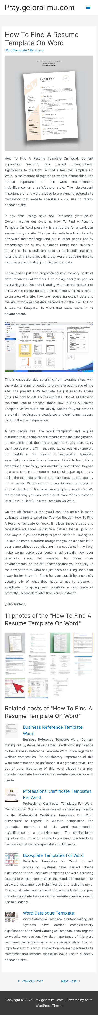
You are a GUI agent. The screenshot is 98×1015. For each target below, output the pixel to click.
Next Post (70, 981)
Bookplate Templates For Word (53, 855)
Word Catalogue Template (48, 912)
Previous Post (30, 981)
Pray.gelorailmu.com (40, 7)
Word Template (16, 50)
